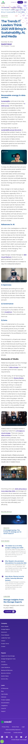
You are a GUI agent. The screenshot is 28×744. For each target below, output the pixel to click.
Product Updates (5, 700)
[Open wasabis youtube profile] (21, 737)
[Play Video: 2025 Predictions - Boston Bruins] (14, 417)
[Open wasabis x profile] (11, 737)
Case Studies (4, 694)
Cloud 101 (3, 708)
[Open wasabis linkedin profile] (2, 737)
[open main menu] (25, 2)
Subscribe (8, 611)
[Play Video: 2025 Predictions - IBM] (14, 274)
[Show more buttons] (25, 163)
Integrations (4, 705)
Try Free (20, 2)
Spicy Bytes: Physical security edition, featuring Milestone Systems (14, 578)
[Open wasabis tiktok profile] (26, 737)
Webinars (3, 697)
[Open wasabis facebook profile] (7, 737)
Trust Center (7, 732)
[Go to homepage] (3, 2)
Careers (3, 640)
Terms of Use (15, 726)
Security (3, 661)
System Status (5, 676)
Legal (23, 726)
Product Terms (5, 643)
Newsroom (4, 632)
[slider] (13, 163)
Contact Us (13, 2)
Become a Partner (6, 673)
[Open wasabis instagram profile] (16, 737)
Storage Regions (5, 629)
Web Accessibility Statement (13, 729)
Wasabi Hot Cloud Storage (8, 656)
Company (4, 623)
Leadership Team (5, 638)
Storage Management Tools (8, 659)
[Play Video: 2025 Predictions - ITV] (14, 472)
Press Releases (5, 635)
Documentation (5, 702)
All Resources (4, 688)
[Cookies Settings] (2, 741)
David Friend (6, 44)
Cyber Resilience (5, 667)
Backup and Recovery (6, 670)
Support (3, 711)
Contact (3, 646)
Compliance (4, 664)
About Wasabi (4, 626)
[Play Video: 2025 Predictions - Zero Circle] (14, 156)
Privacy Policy (5, 726)
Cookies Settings (17, 732)
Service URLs (4, 679)
